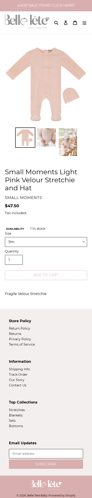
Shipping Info (19, 369)
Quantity (12, 251)
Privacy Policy (20, 339)
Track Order (18, 375)
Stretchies (17, 410)
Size (8, 234)
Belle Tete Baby (37, 495)
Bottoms (16, 426)
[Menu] (84, 22)
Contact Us (17, 385)
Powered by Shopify (61, 495)
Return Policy (19, 328)
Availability (15, 228)
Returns (15, 334)
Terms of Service (22, 344)
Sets (12, 421)
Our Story (16, 380)
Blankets (16, 415)
